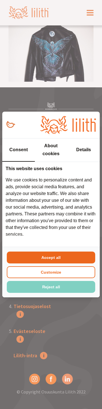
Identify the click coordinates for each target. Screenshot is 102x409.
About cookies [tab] (51, 149)
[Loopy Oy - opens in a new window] (11, 125)
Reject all (51, 287)
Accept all (51, 257)
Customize (51, 272)
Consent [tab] (18, 149)
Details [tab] (83, 149)
